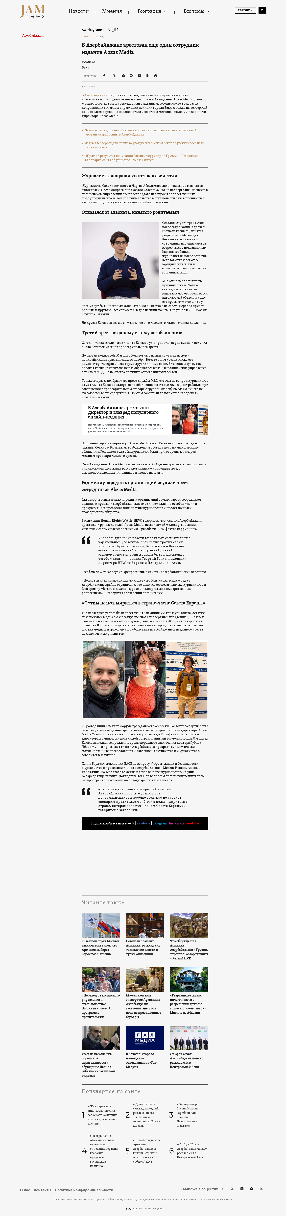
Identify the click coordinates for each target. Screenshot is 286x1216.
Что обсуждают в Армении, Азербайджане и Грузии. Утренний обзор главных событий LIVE (189, 950)
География (149, 11)
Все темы (194, 11)
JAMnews (88, 62)
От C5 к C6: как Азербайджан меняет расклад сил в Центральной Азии (186, 1060)
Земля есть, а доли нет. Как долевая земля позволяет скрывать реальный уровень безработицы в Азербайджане (141, 132)
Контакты (42, 1190)
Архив (87, 36)
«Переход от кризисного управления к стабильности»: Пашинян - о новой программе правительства (101, 1006)
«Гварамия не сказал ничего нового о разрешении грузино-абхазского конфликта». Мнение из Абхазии (188, 1004)
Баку (85, 67)
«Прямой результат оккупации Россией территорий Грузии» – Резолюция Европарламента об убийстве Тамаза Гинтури (141, 158)
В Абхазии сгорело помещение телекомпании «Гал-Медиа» (142, 1060)
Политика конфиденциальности (84, 1190)
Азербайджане (95, 95)
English (113, 30)
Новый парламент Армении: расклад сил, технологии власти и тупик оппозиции (143, 947)
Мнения (112, 11)
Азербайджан (33, 36)
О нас (25, 1190)
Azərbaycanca (93, 30)
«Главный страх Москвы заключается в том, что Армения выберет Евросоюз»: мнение (100, 947)
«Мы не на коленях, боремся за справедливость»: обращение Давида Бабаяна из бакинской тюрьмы (98, 1065)
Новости (79, 11)
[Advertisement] (145, 862)
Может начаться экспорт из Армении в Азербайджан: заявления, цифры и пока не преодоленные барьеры (143, 1006)
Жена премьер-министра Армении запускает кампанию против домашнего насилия (102, 1115)
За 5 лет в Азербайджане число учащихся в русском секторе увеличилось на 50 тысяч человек (145, 145)
